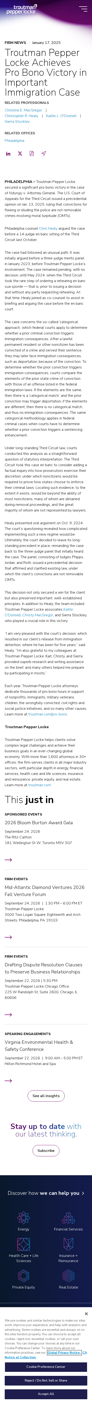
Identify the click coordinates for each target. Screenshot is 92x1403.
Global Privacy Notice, (64, 1353)
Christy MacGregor (37, 615)
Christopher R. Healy (21, 115)
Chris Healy (48, 228)
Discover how (43, 1193)
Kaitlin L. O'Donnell (61, 115)
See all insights (46, 1096)
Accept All (46, 1394)
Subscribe (46, 1150)
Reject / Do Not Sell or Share (46, 1380)
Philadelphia (14, 140)
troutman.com (39, 785)
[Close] (86, 1314)
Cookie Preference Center (45, 1367)
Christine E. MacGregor (23, 110)
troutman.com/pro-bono (47, 714)
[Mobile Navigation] (83, 9)
